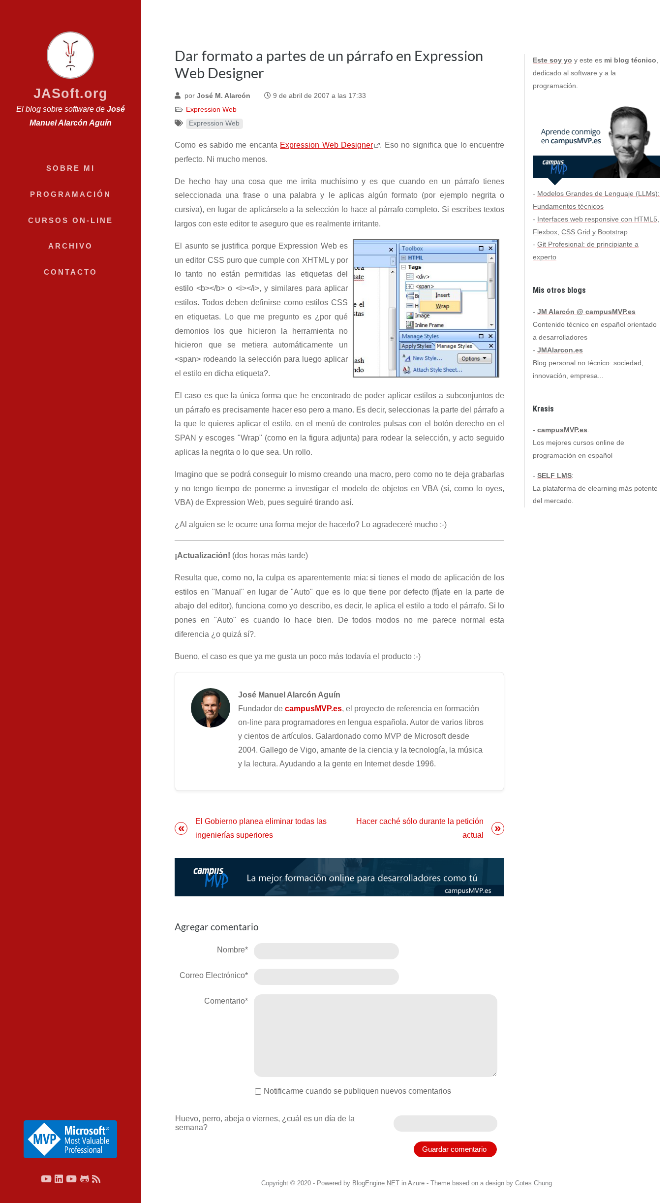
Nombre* (232, 950)
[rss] (96, 1178)
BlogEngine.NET (375, 1183)
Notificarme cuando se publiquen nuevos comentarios (357, 1091)
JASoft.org (70, 93)
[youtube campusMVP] (71, 1178)
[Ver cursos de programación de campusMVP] (339, 877)
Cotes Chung (533, 1183)
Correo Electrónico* (214, 975)
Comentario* (226, 1001)
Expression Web (211, 109)
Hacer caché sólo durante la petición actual (420, 828)
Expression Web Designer (326, 145)
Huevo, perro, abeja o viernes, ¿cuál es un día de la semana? (265, 1123)
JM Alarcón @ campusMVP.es (586, 312)
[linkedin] (59, 1178)
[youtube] (46, 1178)
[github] (84, 1178)
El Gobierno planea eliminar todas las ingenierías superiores (261, 828)
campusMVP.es (313, 708)
